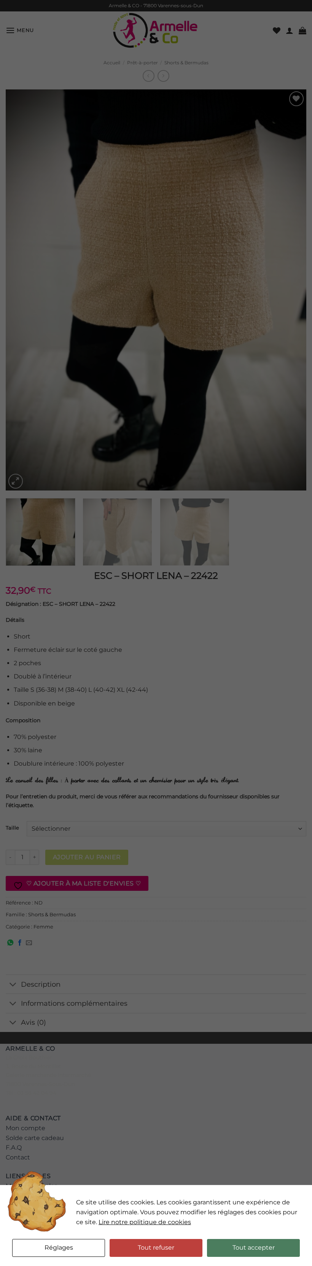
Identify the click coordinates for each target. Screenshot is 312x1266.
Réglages (59, 1247)
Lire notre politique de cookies (145, 1222)
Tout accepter (253, 1247)
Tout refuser (156, 1247)
